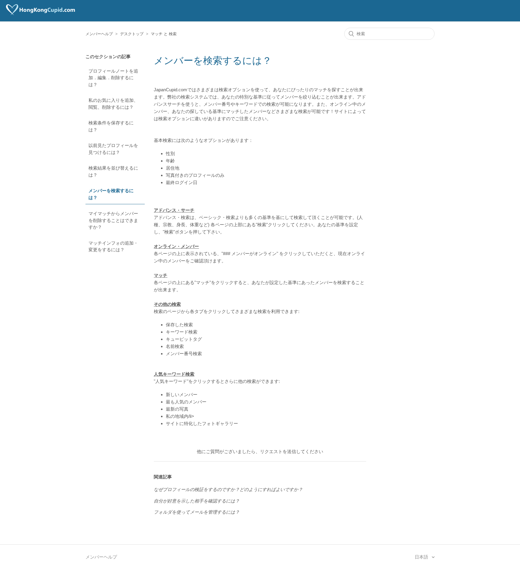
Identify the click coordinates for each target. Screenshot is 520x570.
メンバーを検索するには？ (111, 194)
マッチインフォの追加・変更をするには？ (113, 246)
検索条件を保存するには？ (111, 126)
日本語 (422, 556)
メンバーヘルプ (99, 34)
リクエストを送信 (278, 451)
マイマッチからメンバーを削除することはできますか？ (113, 220)
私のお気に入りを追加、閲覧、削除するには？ (113, 104)
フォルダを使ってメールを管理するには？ (197, 512)
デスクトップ (132, 34)
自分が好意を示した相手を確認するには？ (197, 500)
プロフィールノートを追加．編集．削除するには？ (113, 77)
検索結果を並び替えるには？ (113, 171)
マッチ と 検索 (164, 34)
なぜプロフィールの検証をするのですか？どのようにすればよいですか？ (228, 489)
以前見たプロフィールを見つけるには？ (113, 149)
